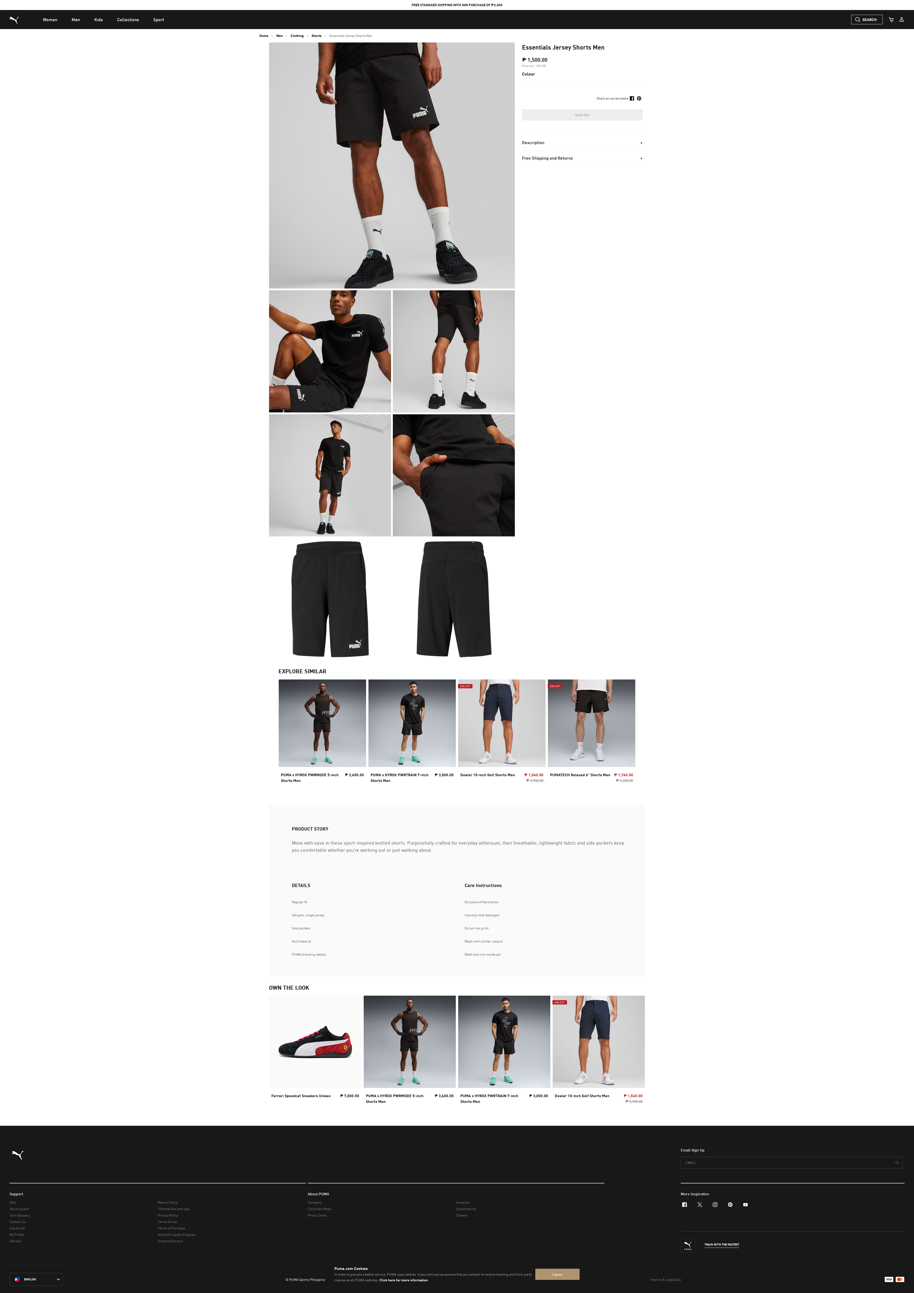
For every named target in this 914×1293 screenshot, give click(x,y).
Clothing (297, 36)
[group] (322, 732)
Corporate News (319, 1209)
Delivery (15, 1241)
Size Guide (17, 1228)
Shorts (317, 36)
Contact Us (18, 1222)
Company (314, 1202)
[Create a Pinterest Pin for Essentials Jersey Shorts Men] (639, 98)
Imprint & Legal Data (665, 1280)
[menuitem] (50, 19)
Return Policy (168, 1202)
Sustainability (466, 1209)
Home (263, 36)
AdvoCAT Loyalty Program (177, 1234)
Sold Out (582, 115)
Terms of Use (167, 1222)
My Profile (17, 1234)
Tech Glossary (20, 1215)
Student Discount (170, 1241)
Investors (463, 1202)
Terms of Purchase (171, 1228)
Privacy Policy (168, 1215)
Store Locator (19, 1209)
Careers (462, 1215)
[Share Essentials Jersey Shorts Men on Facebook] (632, 98)
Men (279, 36)
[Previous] (286, 732)
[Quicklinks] (901, 19)
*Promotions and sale (173, 1209)
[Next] (628, 732)
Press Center (317, 1215)
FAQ (12, 1202)
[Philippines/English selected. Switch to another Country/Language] (36, 1279)
